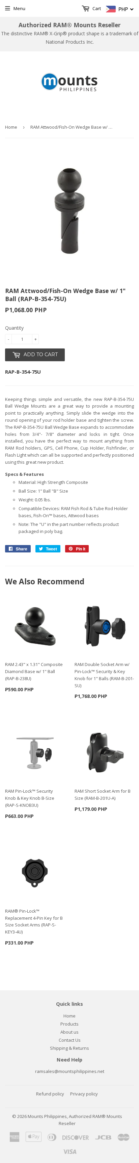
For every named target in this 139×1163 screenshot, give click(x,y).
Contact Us (70, 1040)
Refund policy (50, 1094)
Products (69, 1024)
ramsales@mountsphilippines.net (69, 1071)
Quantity (14, 328)
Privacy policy (84, 1094)
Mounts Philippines (47, 1116)
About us (69, 1032)
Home (11, 127)
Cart (96, 8)
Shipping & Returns (69, 1048)
